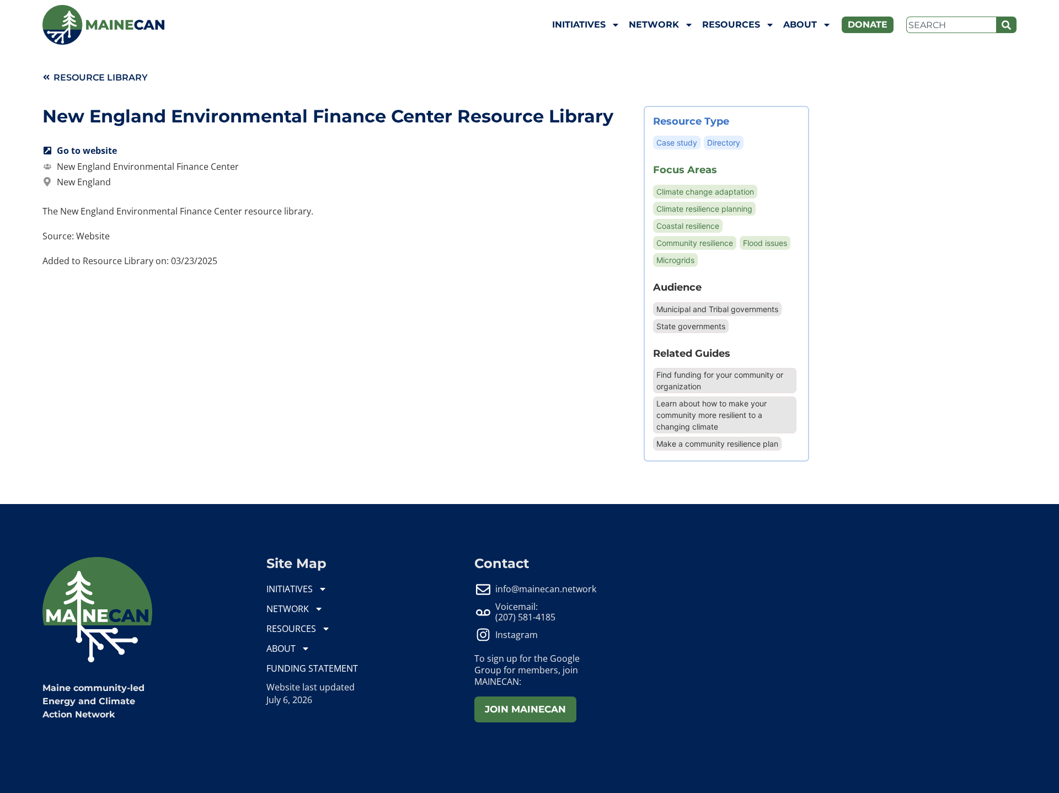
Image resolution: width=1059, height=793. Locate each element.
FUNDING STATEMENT (312, 668)
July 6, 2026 (289, 700)
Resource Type (691, 121)
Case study (676, 142)
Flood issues (765, 243)
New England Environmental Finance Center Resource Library (327, 116)
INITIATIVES (579, 24)
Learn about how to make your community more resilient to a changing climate (711, 415)
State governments (690, 326)
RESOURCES (731, 24)
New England (84, 182)
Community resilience (694, 243)
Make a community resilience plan (717, 443)
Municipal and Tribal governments (717, 309)
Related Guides (691, 353)
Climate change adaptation (705, 191)
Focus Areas (685, 169)
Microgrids (675, 260)
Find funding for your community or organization (719, 380)
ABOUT (800, 24)
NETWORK (654, 24)
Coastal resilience (687, 226)
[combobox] (951, 25)
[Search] (1006, 25)
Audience (677, 287)
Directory (723, 142)
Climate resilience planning (704, 208)
